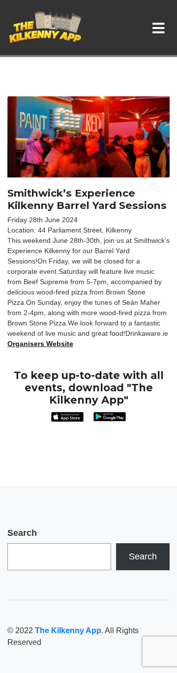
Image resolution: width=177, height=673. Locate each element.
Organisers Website (40, 344)
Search (22, 533)
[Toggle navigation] (160, 27)
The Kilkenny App (68, 630)
